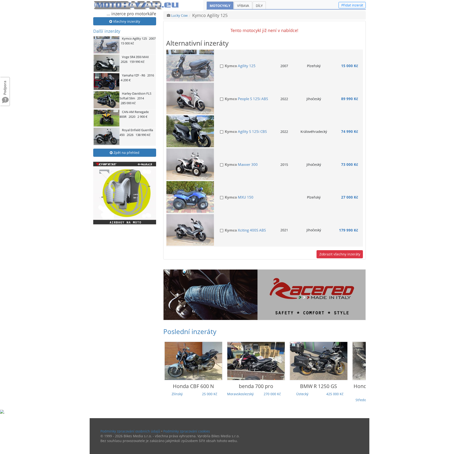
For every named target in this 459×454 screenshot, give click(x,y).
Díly (259, 5)
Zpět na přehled (126, 152)
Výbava (243, 5)
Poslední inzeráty (189, 331)
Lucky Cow (179, 15)
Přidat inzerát (352, 5)
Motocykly (220, 5)
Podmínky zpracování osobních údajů (130, 431)
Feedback (5, 85)
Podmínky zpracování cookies (186, 431)
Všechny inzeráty (126, 21)
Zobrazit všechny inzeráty (339, 254)
